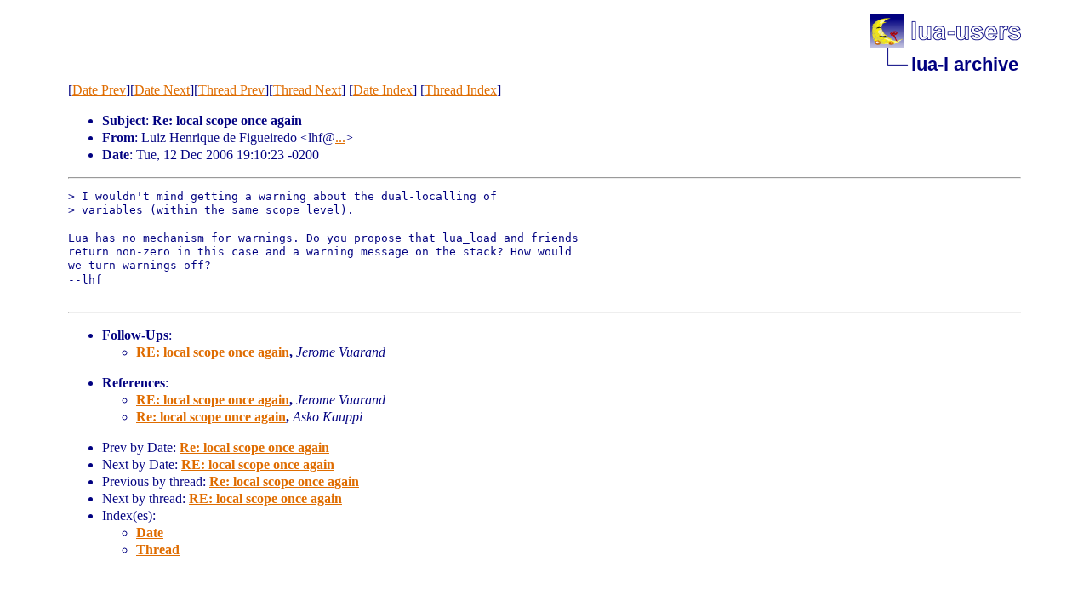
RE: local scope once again (212, 352)
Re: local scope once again (211, 417)
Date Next (162, 90)
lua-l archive (964, 64)
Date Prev (99, 90)
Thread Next (307, 90)
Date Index (383, 90)
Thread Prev (231, 90)
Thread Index (461, 90)
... (340, 137)
